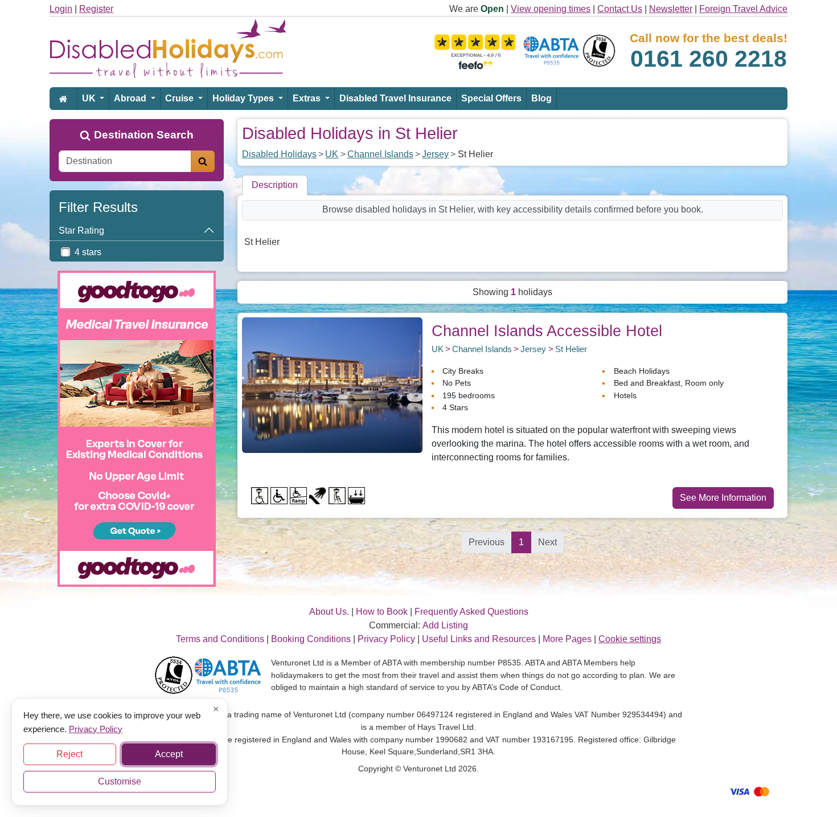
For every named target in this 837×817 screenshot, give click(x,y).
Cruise (180, 98)
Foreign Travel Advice (743, 9)
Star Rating (81, 230)
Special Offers (491, 98)
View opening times (550, 9)
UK (90, 98)
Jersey (435, 154)
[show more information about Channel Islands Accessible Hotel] (332, 384)
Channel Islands (380, 154)
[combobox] (125, 161)
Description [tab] (275, 185)
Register (96, 9)
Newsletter (670, 9)
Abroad (131, 98)
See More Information (723, 498)
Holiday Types (244, 98)
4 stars (88, 252)
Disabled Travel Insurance (395, 98)
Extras (308, 98)
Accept (169, 754)
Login (61, 9)
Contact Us (619, 9)
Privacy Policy (95, 728)
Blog (541, 98)
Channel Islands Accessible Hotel (547, 331)
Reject (69, 754)
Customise (119, 781)
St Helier (571, 349)
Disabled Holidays (279, 154)
